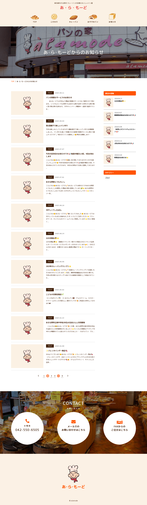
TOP (35, 22)
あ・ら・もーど (73, 7)
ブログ (50, 93)
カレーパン (73, 22)
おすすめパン (93, 22)
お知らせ (112, 22)
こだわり (54, 22)
